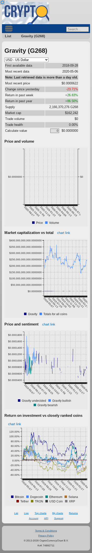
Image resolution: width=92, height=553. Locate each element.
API (46, 518)
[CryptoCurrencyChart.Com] (25, 13)
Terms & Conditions (46, 530)
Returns (73, 513)
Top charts (40, 513)
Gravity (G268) (33, 36)
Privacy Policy (46, 535)
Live (26, 513)
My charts (57, 513)
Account (33, 518)
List (8, 36)
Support (58, 518)
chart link (63, 233)
